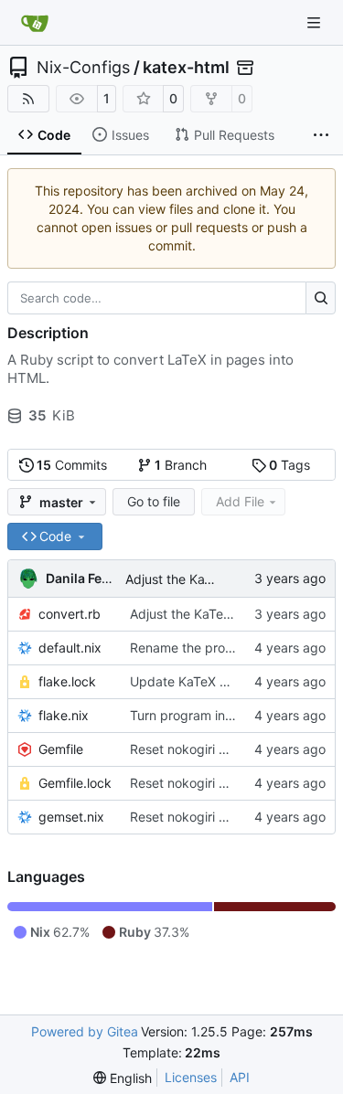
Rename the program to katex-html (235, 647)
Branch (181, 465)
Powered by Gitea (84, 1031)
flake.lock (67, 681)
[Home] (34, 22)
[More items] (321, 135)
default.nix (70, 647)
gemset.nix (71, 816)
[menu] (122, 1078)
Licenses (191, 1077)
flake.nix (63, 715)
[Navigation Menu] (315, 22)
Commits (72, 465)
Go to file (153, 501)
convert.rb (69, 613)
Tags (289, 465)
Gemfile (60, 749)
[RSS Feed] (28, 98)
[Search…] (320, 297)
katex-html (186, 67)
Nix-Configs (83, 67)
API (240, 1077)
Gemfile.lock (75, 783)
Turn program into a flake (205, 715)
